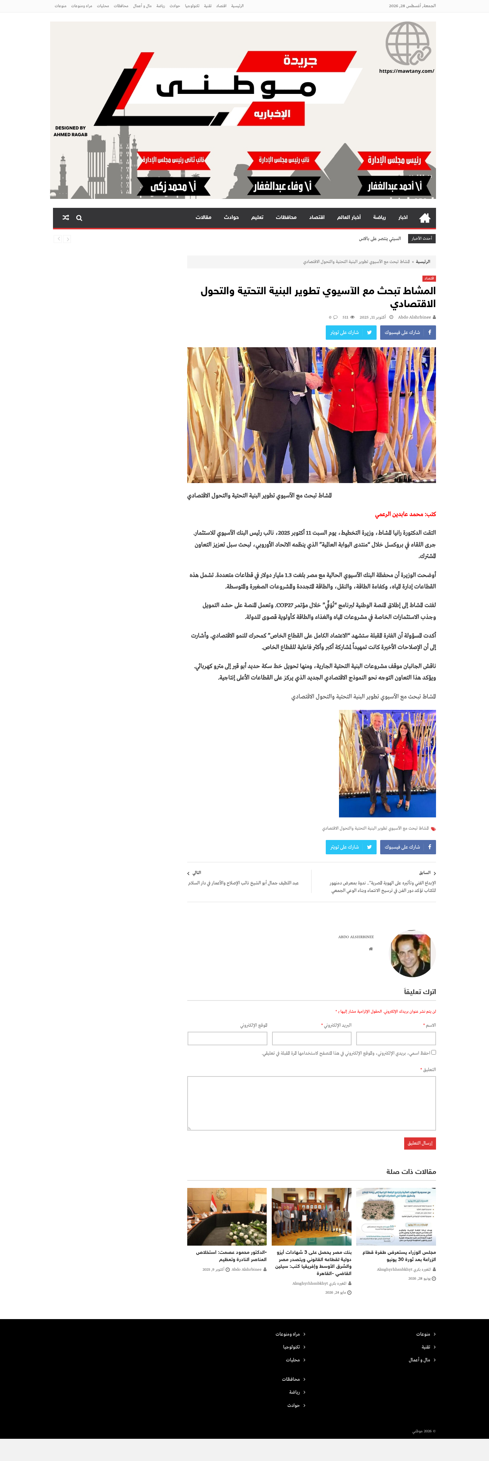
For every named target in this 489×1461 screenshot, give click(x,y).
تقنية (208, 6)
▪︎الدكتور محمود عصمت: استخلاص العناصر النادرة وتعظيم (231, 1256)
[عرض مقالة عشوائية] (66, 218)
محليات (103, 6)
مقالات (204, 218)
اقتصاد (221, 6)
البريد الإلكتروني (336, 1025)
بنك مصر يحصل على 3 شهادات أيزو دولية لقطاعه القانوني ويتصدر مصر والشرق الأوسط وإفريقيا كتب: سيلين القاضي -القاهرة (313, 1263)
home (425, 218)
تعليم (257, 218)
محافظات (121, 6)
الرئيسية (237, 6)
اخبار (403, 218)
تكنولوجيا (192, 6)
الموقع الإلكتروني (253, 1025)
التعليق (428, 1070)
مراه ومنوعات (81, 6)
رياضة (160, 6)
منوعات (61, 6)
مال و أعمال (142, 6)
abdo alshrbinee (414, 317)
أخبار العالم (349, 218)
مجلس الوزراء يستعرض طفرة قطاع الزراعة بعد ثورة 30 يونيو (399, 1256)
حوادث (175, 6)
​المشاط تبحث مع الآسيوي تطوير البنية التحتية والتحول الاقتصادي (375, 828)
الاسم (429, 1025)
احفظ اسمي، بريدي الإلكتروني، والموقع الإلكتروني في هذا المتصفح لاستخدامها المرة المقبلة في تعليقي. (346, 1053)
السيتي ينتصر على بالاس (380, 239)
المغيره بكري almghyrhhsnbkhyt (404, 1269)
